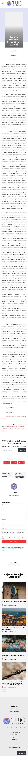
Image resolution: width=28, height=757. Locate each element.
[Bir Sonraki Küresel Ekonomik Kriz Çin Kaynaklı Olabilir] (14, 617)
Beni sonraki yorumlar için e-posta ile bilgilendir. (14, 537)
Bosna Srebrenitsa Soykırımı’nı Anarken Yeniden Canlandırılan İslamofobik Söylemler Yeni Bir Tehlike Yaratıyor (14, 683)
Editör (15, 51)
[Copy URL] (22, 462)
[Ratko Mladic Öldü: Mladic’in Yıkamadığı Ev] (14, 590)
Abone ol (22, 450)
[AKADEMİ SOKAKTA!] (14, 3)
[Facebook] (8, 462)
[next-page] (5, 690)
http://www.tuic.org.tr (14, 495)
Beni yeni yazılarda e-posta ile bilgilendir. (13, 539)
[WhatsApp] (15, 462)
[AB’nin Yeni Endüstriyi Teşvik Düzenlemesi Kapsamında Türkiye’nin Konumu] (14, 643)
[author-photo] (3, 605)
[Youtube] (24, 727)
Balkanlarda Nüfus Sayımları (7, 475)
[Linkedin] (12, 462)
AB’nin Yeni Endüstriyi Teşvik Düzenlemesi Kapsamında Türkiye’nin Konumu (13, 655)
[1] (22, 289)
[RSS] (16, 727)
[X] (5, 462)
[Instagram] (7, 727)
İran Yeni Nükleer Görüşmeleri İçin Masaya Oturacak (19, 476)
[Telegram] (19, 462)
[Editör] (14, 486)
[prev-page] (3, 690)
